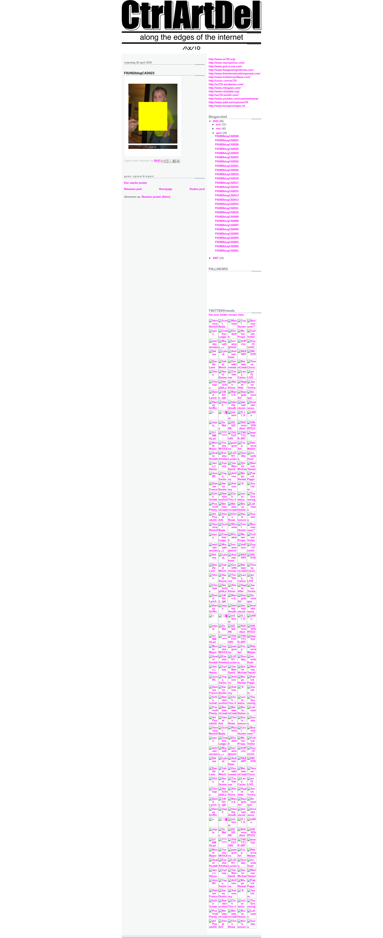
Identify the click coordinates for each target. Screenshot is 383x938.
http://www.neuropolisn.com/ (227, 62)
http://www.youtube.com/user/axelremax (233, 98)
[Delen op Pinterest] (178, 161)
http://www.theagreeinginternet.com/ (231, 69)
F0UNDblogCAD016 (227, 187)
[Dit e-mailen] (163, 161)
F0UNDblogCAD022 (227, 161)
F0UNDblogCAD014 (227, 195)
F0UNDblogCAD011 (226, 208)
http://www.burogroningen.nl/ (227, 105)
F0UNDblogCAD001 (227, 250)
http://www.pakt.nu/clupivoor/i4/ (228, 102)
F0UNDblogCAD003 (227, 242)
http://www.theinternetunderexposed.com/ (234, 73)
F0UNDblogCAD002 (227, 246)
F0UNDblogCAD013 (227, 199)
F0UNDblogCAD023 (227, 157)
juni (219, 124)
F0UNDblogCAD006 (227, 229)
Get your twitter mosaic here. (226, 314)
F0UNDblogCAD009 (227, 216)
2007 (216, 258)
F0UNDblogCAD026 (227, 144)
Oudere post (197, 189)
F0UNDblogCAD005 (227, 233)
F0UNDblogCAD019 (227, 174)
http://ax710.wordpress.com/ (226, 84)
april (219, 132)
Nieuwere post (133, 189)
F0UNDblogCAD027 (227, 140)
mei (218, 128)
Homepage (165, 189)
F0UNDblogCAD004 (227, 237)
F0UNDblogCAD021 (227, 165)
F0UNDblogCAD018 (227, 178)
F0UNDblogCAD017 (227, 182)
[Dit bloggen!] (167, 161)
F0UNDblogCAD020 (227, 170)
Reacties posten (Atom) (156, 196)
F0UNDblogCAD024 (227, 153)
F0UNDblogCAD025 (227, 148)
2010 (216, 121)
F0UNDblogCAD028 (227, 136)
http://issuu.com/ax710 (223, 80)
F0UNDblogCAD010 (227, 212)
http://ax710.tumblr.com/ (224, 95)
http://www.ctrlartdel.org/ (224, 91)
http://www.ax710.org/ (222, 59)
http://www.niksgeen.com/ (225, 87)
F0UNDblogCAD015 (227, 191)
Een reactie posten (135, 182)
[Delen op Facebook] (174, 161)
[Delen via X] (171, 161)
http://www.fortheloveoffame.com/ (229, 77)
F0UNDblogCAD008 (227, 220)
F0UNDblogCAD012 (227, 203)
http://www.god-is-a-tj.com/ (225, 66)
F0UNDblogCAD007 (227, 225)
